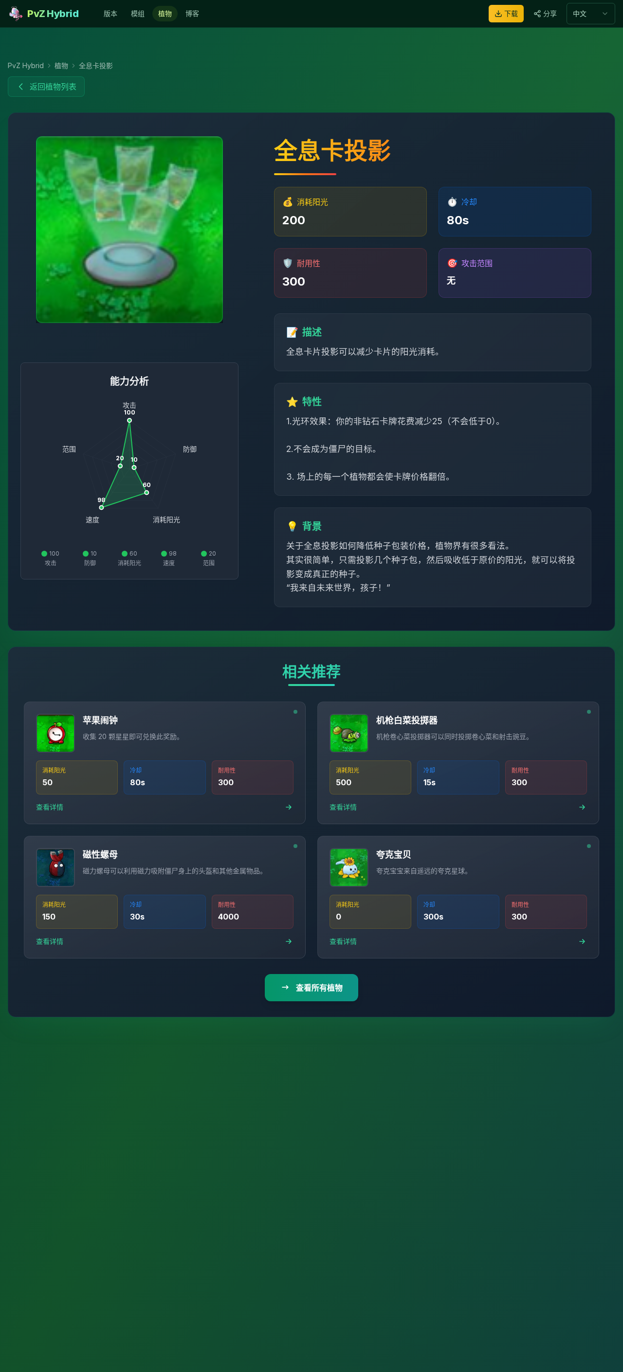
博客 (192, 13)
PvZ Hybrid (26, 65)
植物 (165, 13)
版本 (110, 13)
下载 (511, 13)
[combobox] (591, 13)
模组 (138, 13)
